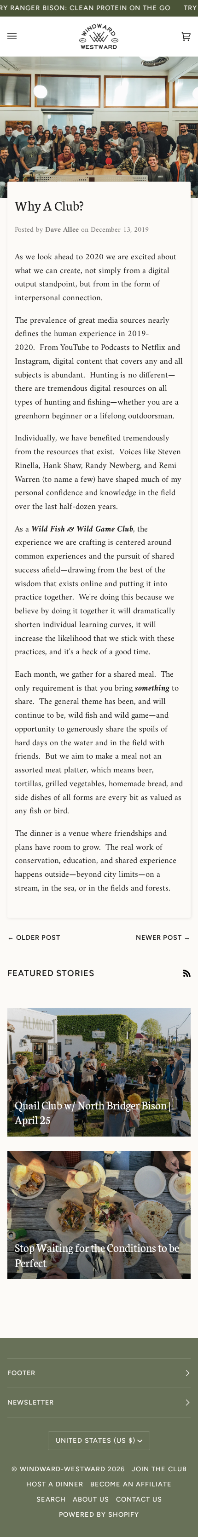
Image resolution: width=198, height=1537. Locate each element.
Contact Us (139, 1499)
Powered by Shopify (99, 1514)
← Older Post (33, 937)
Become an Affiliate (131, 1484)
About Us (91, 1499)
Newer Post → (163, 937)
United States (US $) (95, 1440)
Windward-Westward (62, 1469)
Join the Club (159, 1469)
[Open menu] (21, 37)
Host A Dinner (54, 1484)
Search (51, 1499)
